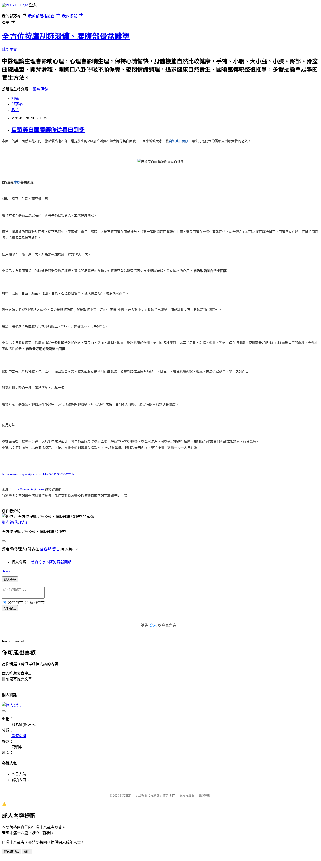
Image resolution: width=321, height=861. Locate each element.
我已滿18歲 (11, 851)
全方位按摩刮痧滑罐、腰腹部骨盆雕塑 (66, 36)
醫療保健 (40, 89)
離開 (27, 851)
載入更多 (10, 579)
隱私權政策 (187, 795)
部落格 (17, 104)
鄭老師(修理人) (14, 522)
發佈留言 (10, 608)
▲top (6, 570)
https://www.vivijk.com (28, 489)
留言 (56, 549)
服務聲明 (205, 795)
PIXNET (125, 795)
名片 (15, 110)
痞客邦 (45, 549)
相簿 (15, 99)
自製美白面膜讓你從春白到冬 (48, 130)
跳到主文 (9, 49)
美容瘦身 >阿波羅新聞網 (51, 562)
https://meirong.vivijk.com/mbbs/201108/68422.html (40, 474)
